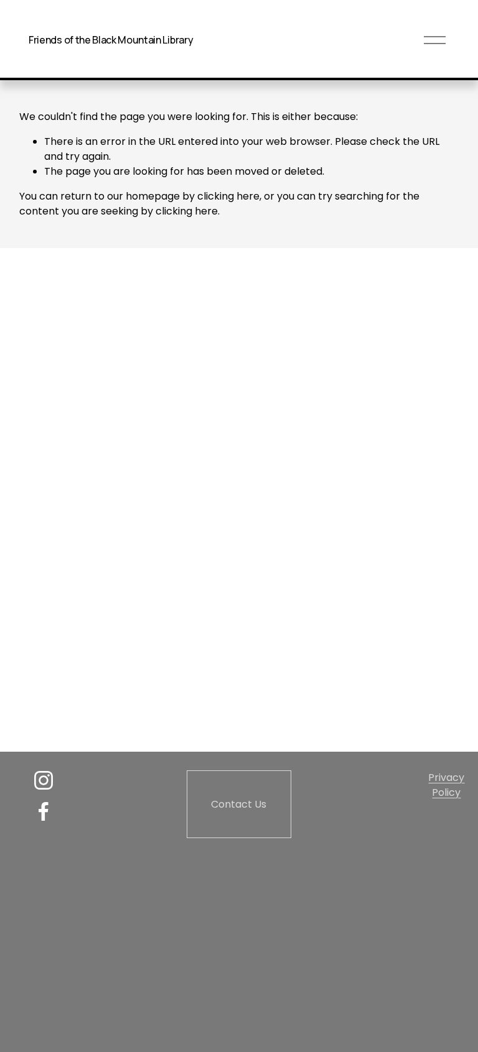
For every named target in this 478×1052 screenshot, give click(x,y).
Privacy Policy (446, 785)
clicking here (228, 196)
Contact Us (238, 804)
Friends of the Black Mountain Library (111, 40)
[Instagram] (44, 780)
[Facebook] (44, 811)
